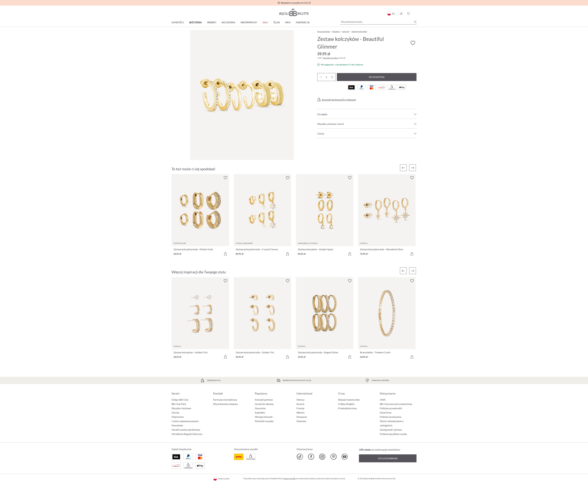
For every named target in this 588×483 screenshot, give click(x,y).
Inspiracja (303, 22)
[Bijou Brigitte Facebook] (311, 457)
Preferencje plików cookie (393, 434)
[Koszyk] (415, 13)
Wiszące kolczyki (264, 416)
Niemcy (300, 399)
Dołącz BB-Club (180, 399)
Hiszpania (301, 416)
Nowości (178, 22)
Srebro (211, 22)
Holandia (301, 421)
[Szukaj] (415, 22)
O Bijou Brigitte (346, 403)
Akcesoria (228, 22)
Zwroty (175, 412)
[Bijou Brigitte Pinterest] (333, 457)
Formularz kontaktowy (225, 399)
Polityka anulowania (390, 416)
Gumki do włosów (264, 403)
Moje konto (178, 416)
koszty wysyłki (289, 478)
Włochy (300, 412)
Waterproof (249, 22)
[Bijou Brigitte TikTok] (299, 457)
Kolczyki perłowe (264, 399)
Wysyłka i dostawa (181, 408)
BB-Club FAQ (179, 403)
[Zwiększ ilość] (332, 77)
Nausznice (260, 408)
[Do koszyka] (225, 253)
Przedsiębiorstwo (347, 408)
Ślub (276, 22)
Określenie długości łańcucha (187, 433)
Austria (300, 403)
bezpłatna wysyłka (330, 58)
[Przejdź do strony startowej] (294, 12)
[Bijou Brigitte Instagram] (322, 457)
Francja (300, 408)
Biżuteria (195, 22)
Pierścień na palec (264, 421)
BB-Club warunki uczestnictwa (396, 403)
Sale (265, 22)
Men (287, 22)
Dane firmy (385, 412)
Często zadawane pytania (185, 421)
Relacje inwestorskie (349, 399)
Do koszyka (376, 76)
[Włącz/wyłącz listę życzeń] (413, 43)
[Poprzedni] (403, 167)
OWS (382, 399)
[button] (401, 13)
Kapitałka (260, 412)
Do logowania (388, 458)
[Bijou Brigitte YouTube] (344, 457)
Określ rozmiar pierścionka (186, 429)
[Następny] (412, 167)
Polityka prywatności (391, 408)
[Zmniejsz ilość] (320, 77)
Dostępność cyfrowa (391, 429)
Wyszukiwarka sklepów (225, 403)
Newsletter (177, 425)
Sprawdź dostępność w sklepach (339, 99)
